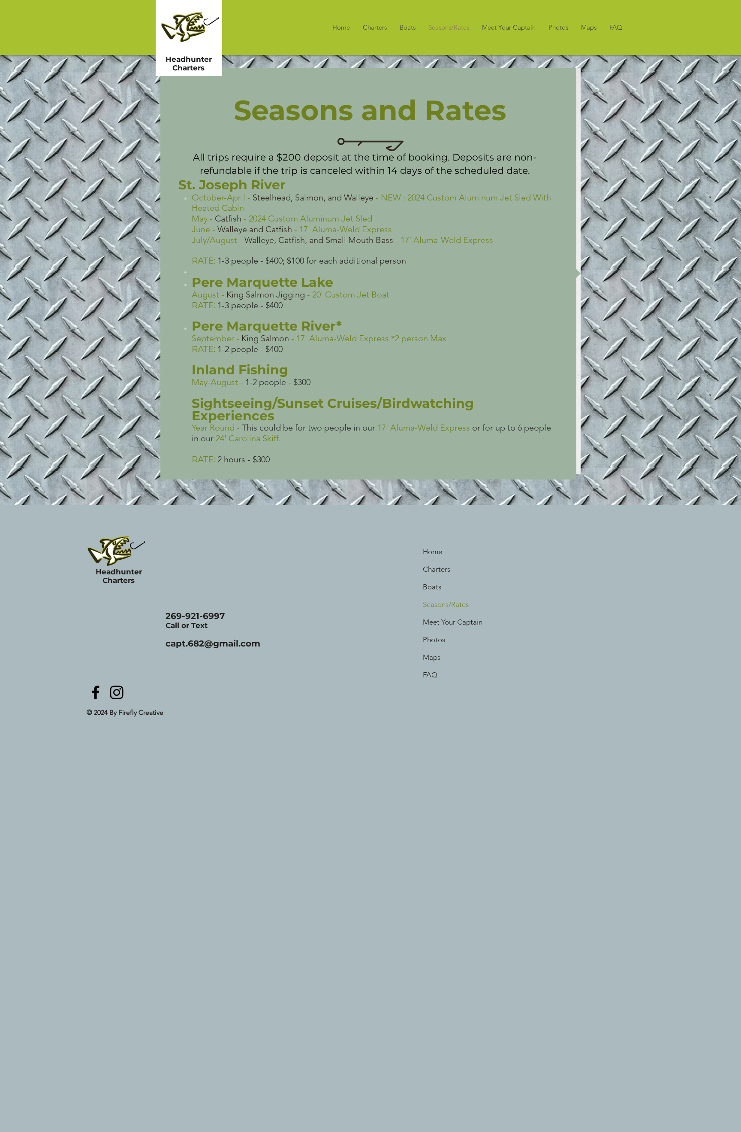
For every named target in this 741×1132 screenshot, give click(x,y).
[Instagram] (117, 692)
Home (432, 551)
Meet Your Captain (452, 622)
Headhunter (189, 59)
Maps (431, 657)
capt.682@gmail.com (213, 643)
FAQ (430, 675)
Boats (432, 587)
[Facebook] (96, 692)
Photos (434, 639)
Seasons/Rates (446, 604)
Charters (436, 569)
